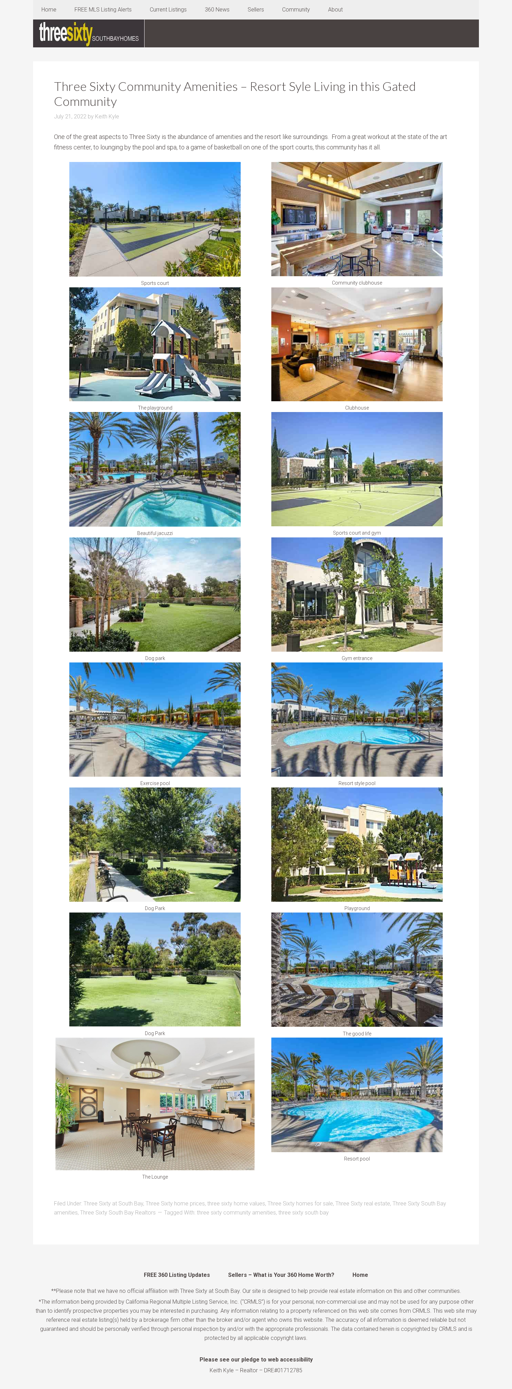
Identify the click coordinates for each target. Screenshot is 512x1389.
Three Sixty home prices (175, 1203)
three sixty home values (236, 1203)
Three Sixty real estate (362, 1203)
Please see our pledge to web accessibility (256, 1359)
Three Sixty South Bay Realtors (118, 1212)
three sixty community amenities (236, 1212)
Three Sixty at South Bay (113, 1203)
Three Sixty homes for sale (300, 1203)
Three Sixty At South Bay (89, 33)
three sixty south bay (303, 1212)
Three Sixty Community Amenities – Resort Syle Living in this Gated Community (235, 93)
